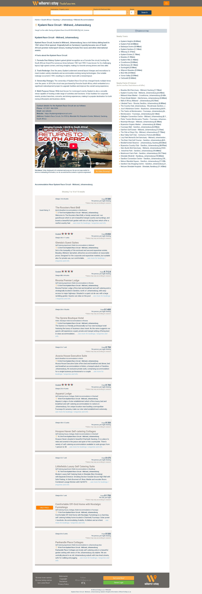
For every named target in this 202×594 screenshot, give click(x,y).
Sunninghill (129, 68)
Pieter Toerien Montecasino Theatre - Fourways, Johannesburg (149, 119)
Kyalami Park (129, 44)
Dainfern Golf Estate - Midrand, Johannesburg (142, 130)
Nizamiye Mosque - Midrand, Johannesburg (141, 122)
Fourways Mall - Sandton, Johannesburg (140, 127)
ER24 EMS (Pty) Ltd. (77, 30)
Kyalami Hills (129, 60)
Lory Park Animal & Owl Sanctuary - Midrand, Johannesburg (147, 137)
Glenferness (129, 65)
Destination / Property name (60, 9)
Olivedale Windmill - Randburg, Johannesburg (142, 156)
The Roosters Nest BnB (67, 207)
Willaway (128, 52)
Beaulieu (128, 57)
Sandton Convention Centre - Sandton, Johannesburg (146, 159)
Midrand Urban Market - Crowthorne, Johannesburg (144, 95)
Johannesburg (66, 20)
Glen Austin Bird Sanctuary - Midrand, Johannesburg (145, 148)
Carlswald (128, 78)
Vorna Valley (129, 75)
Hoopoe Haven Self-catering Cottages (75, 431)
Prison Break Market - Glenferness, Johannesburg (144, 98)
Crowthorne (129, 62)
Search (144, 12)
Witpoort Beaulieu (131, 70)
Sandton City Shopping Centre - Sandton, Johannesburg (147, 164)
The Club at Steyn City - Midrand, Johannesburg (143, 132)
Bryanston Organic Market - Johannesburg (141, 124)
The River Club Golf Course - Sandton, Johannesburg (145, 140)
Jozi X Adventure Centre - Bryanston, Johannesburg (145, 109)
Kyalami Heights (131, 41)
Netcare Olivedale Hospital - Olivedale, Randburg (143, 166)
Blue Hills (128, 73)
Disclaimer (63, 581)
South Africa (46, 20)
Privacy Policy (63, 584)
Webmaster (63, 576)
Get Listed (44, 583)
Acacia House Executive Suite (71, 355)
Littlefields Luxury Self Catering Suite (75, 466)
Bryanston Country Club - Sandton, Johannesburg (144, 145)
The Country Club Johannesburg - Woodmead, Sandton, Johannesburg (152, 106)
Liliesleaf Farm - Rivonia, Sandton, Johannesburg (143, 103)
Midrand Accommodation (84, 20)
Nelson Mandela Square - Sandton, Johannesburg (144, 161)
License (86, 30)
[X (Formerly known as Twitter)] (84, 583)
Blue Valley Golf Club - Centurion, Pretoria (141, 135)
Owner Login (118, 582)
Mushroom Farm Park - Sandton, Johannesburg (143, 153)
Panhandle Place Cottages (69, 542)
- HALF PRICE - (44, 508)
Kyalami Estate (130, 54)
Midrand (65, 43)
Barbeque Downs (131, 46)
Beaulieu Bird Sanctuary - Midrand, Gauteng (141, 90)
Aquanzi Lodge (63, 393)
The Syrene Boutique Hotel (69, 318)
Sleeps (132, 9)
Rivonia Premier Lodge (67, 280)
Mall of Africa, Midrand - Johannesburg (140, 101)
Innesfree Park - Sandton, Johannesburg (141, 151)
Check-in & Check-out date (101, 9)
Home (37, 20)
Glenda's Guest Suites (67, 242)
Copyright (63, 579)
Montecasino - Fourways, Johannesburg (140, 114)
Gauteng (56, 20)
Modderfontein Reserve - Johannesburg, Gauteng (143, 143)
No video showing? (103, 171)
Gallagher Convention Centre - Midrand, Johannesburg (145, 116)
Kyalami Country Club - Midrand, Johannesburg (142, 93)
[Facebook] (82, 583)
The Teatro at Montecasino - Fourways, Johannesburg (145, 111)
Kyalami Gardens (131, 49)
